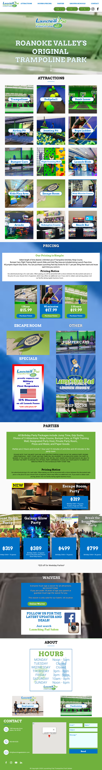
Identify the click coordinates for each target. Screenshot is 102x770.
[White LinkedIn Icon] (21, 762)
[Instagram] (93, 9)
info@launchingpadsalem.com (19, 752)
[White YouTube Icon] (16, 762)
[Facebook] (98, 9)
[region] (19, 99)
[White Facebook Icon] (6, 762)
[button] (83, 162)
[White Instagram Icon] (11, 762)
